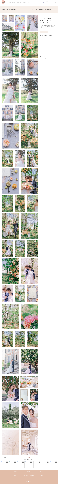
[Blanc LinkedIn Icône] (30, 481)
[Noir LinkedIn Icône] (44, 56)
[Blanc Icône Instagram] (26, 481)
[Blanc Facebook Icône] (28, 481)
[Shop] (47, 2)
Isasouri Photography (48, 35)
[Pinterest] (43, 56)
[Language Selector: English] (44, 2)
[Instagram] (40, 56)
